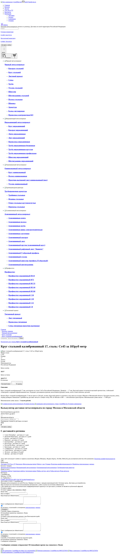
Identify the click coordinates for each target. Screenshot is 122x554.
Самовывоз (12, 19)
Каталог (7, 7)
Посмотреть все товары (19, 342)
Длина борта (5, 414)
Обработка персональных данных (83, 464)
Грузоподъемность (7, 412)
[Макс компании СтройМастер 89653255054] (83, 550)
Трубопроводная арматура (65, 467)
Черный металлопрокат (8, 467)
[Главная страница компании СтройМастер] (11, 2)
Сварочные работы (19, 471)
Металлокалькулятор (29, 464)
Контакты (8, 12)
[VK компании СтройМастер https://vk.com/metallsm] (18, 550)
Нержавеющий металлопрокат (26, 467)
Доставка (11, 15)
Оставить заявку (6, 45)
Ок (2, 460)
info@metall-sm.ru (29, 479)
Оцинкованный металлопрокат (47, 467)
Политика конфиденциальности (104, 459)
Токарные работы (6, 471)
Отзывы (11, 20)
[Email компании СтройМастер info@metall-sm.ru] (17, 552)
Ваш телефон (5, 493)
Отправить (5, 509)
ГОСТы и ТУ (9, 10)
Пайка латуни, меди (43, 471)
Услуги (7, 8)
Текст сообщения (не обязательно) (12, 504)
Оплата (10, 17)
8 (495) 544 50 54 (17, 479)
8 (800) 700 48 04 (6, 479)
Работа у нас (41, 464)
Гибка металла (55, 471)
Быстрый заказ (6, 384)
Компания (8, 14)
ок (2, 549)
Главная (7, 5)
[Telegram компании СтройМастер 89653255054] (52, 550)
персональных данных (32, 507)
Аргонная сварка (30, 471)
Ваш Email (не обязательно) (10, 495)
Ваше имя (4, 491)
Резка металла (64, 471)
